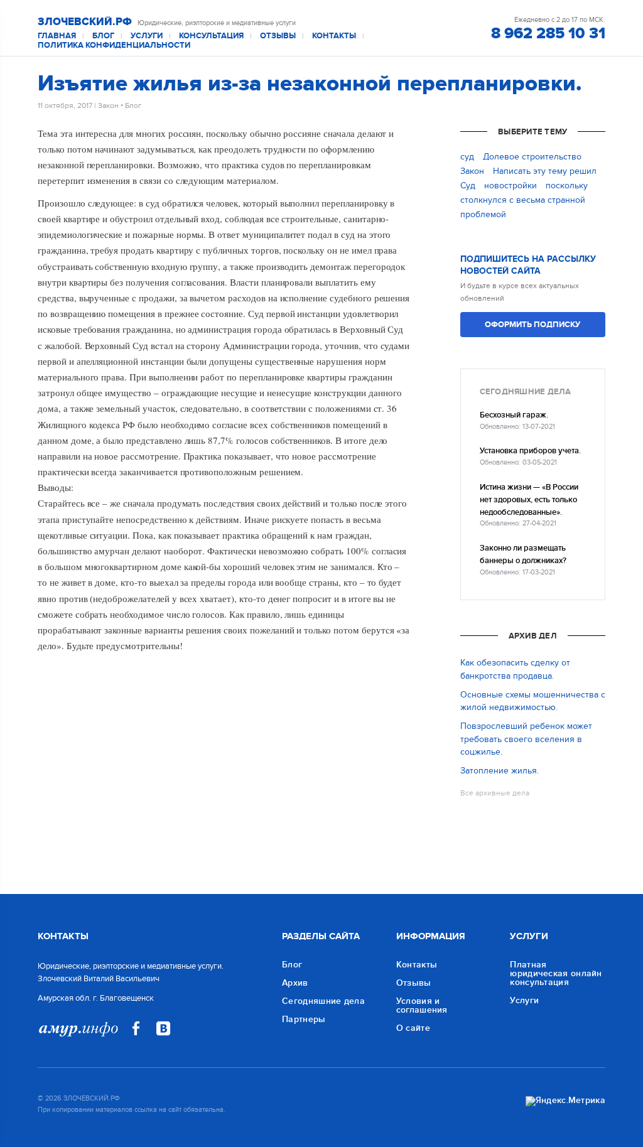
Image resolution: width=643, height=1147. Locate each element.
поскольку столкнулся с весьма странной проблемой (524, 200)
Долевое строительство (532, 156)
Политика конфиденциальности (114, 45)
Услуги (147, 36)
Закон (108, 105)
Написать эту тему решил (545, 171)
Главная (57, 36)
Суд (467, 185)
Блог (103, 36)
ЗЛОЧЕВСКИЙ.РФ (85, 22)
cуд (467, 156)
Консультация (211, 36)
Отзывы (278, 36)
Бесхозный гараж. (514, 415)
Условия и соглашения (422, 1005)
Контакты (334, 36)
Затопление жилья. (499, 770)
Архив (295, 982)
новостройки (510, 185)
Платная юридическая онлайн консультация (556, 973)
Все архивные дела (494, 793)
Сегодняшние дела (323, 1001)
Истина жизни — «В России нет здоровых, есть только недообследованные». (529, 500)
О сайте (413, 1028)
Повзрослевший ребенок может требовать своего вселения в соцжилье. (526, 739)
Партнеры (303, 1019)
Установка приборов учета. (530, 451)
